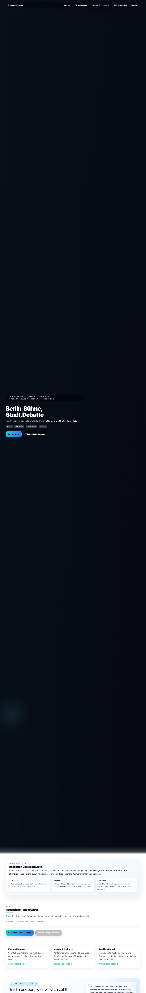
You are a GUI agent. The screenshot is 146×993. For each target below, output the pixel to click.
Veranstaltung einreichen (49, 933)
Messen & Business (63, 949)
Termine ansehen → (63, 964)
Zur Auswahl (13, 434)
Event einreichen (120, 5)
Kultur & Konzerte (16, 949)
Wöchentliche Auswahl (35, 434)
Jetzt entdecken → (17, 964)
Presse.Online (47, 399)
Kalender (67, 5)
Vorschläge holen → (108, 964)
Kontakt (134, 5)
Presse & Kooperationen (100, 5)
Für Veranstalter (81, 5)
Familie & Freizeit (107, 949)
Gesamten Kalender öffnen (19, 933)
